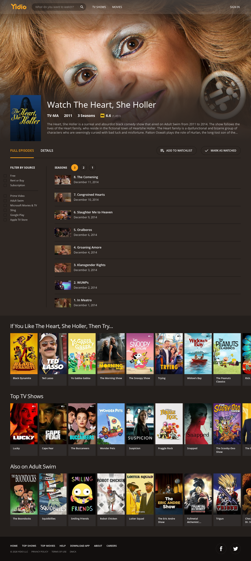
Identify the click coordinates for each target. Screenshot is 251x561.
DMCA (73, 551)
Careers (112, 545)
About (98, 545)
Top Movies (48, 545)
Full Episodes (22, 150)
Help (63, 545)
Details (47, 150)
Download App (80, 545)
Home (14, 545)
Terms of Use (59, 551)
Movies (117, 7)
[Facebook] (221, 548)
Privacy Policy (39, 551)
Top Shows (29, 545)
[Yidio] (19, 7)
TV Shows (99, 7)
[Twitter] (235, 548)
